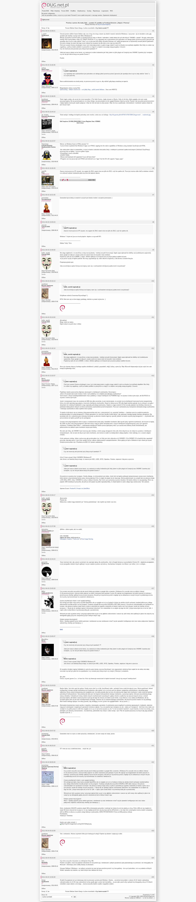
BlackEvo (45, 639)
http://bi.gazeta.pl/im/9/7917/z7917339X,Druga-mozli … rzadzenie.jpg (129, 115)
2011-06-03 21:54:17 (48, 495)
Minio (43, 378)
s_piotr (44, 34)
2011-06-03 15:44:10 (48, 112)
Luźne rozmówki (89, 28)
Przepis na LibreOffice (83, 488)
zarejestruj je (61, 15)
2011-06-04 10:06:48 (48, 877)
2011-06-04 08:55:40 (48, 762)
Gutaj (43, 880)
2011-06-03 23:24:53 (48, 685)
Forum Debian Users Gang (73, 28)
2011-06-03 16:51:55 (48, 195)
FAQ (52, 11)
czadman (45, 284)
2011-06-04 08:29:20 (48, 745)
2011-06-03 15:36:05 (48, 96)
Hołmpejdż (63, 539)
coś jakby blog (86, 89)
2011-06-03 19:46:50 (48, 250)
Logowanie (104, 11)
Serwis (44, 134)
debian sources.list (74, 89)
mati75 (44, 171)
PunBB (152, 895)
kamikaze (45, 99)
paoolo (44, 748)
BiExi (43, 591)
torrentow (45, 765)
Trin (43, 861)
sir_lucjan (45, 115)
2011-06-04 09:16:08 (48, 831)
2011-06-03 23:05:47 (48, 636)
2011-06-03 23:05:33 (48, 588)
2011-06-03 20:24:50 (48, 317)
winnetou (45, 529)
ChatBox (73, 11)
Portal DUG (45, 11)
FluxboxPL (73, 488)
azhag (44, 68)
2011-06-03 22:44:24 (48, 559)
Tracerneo (45, 144)
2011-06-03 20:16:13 (48, 281)
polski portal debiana (98, 89)
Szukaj (89, 11)
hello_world (46, 253)
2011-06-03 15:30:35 (48, 65)
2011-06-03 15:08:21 (48, 31)
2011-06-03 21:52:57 (48, 375)
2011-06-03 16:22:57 (48, 141)
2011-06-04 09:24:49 (48, 858)
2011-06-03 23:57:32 (48, 731)
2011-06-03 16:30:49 (48, 168)
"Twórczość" (76, 539)
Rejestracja (96, 11)
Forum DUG (65, 11)
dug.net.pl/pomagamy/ (104, 24)
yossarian (45, 198)
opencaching (63, 89)
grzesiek (44, 562)
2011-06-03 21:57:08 (48, 526)
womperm (45, 733)
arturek (44, 225)
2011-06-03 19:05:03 (48, 222)
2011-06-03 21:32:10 (48, 348)
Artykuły (57, 11)
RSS (111, 11)
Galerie (69, 539)
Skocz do (44, 895)
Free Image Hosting (87, 539)
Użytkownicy (81, 11)
